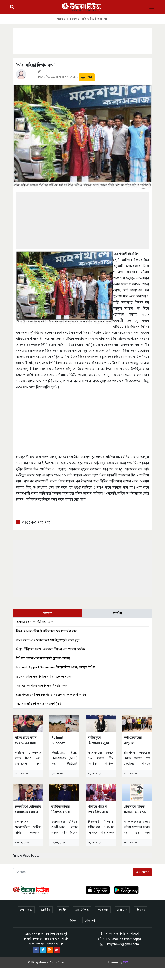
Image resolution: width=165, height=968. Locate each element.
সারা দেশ (72, 19)
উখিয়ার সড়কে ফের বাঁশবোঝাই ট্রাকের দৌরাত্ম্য (43, 658)
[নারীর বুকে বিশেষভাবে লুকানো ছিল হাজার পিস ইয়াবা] (101, 723)
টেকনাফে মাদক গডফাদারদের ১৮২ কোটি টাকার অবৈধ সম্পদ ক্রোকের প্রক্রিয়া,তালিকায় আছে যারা (136, 809)
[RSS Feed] (50, 950)
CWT (126, 962)
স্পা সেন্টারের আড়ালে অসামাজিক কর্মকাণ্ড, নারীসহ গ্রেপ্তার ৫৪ (135, 740)
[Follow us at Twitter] (43, 950)
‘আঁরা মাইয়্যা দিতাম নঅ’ (35, 65)
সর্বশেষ (47, 613)
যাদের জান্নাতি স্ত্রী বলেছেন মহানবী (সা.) (38, 704)
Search (144, 872)
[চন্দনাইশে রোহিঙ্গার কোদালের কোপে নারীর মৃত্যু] (28, 792)
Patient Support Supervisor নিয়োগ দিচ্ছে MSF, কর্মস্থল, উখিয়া (56, 667)
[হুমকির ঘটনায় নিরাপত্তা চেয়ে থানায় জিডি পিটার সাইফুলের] (64, 792)
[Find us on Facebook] (36, 950)
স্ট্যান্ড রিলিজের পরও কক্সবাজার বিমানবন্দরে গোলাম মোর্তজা (51, 649)
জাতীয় (63, 910)
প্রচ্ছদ (60, 19)
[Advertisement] (82, 40)
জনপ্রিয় (117, 613)
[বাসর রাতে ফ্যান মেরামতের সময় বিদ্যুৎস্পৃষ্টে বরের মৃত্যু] (28, 723)
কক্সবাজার (102, 910)
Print (88, 77)
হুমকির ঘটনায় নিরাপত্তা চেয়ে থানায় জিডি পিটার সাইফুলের (63, 809)
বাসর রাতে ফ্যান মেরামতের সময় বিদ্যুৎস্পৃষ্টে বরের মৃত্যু (47, 640)
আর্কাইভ (45, 910)
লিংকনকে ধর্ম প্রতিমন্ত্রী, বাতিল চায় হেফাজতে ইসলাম (46, 631)
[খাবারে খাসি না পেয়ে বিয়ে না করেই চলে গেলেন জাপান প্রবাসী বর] (101, 792)
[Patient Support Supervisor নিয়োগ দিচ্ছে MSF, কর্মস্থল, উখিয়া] (64, 723)
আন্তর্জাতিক (82, 910)
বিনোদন (140, 910)
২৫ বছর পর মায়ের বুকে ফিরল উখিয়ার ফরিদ (42, 685)
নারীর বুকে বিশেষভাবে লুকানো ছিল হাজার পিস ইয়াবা (100, 740)
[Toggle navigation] (151, 7)
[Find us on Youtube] (57, 950)
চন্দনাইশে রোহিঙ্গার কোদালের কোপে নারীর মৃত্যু (28, 809)
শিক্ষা (73, 920)
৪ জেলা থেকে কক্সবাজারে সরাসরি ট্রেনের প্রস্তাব (43, 676)
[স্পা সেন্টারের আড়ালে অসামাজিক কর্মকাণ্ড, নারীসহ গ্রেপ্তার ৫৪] (137, 723)
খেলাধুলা (90, 920)
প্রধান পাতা (26, 910)
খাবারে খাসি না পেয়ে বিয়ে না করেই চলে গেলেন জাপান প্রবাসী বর (100, 809)
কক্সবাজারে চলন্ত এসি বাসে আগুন (35, 622)
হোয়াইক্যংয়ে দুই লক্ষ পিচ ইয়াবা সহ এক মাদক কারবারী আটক (51, 695)
